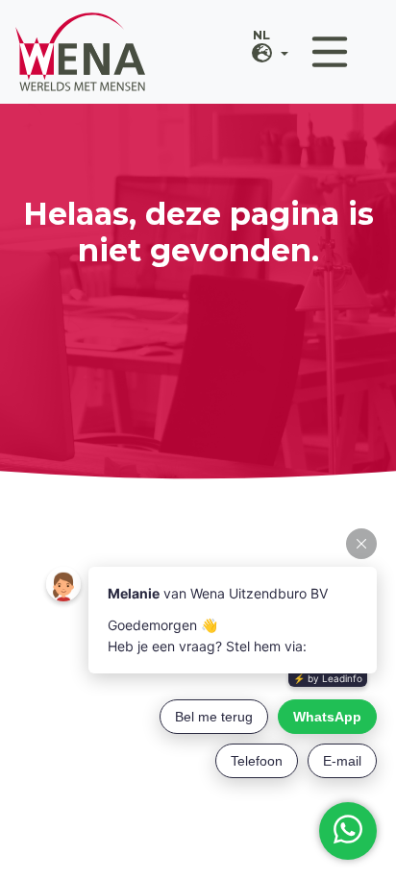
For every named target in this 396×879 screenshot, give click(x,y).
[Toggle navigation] (330, 52)
